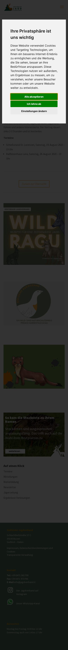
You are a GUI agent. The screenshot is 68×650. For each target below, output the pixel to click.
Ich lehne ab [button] (34, 103)
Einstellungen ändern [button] (34, 111)
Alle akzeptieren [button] (34, 96)
